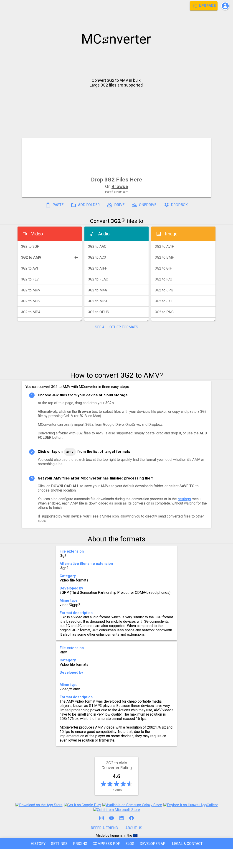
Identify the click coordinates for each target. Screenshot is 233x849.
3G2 (116, 221)
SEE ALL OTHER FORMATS (116, 327)
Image (171, 234)
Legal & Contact (187, 843)
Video (37, 234)
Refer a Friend (104, 828)
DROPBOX (179, 205)
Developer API (153, 843)
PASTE (57, 205)
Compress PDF (106, 843)
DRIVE (118, 205)
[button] (225, 6)
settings (184, 499)
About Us (133, 828)
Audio (104, 234)
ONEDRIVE (147, 205)
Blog (129, 843)
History (38, 843)
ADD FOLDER (88, 205)
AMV (69, 451)
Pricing (80, 843)
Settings (59, 843)
